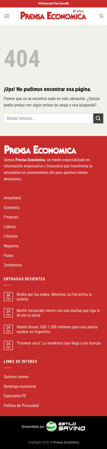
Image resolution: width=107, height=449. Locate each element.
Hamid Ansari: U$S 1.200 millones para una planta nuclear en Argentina (57, 329)
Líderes (10, 226)
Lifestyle (11, 236)
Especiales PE (15, 396)
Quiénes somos (16, 376)
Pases (8, 255)
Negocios (11, 246)
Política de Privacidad (21, 405)
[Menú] (7, 16)
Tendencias (13, 265)
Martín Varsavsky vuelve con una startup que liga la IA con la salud (58, 313)
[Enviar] (98, 118)
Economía (11, 207)
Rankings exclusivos (20, 386)
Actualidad (12, 198)
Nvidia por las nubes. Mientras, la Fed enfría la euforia (54, 296)
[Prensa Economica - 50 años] (53, 16)
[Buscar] (101, 16)
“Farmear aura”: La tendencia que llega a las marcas (59, 343)
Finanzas (11, 217)
